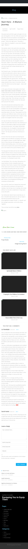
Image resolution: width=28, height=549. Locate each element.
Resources (6, 525)
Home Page (6, 515)
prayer (21, 231)
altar (5, 231)
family (15, 231)
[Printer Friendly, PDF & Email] (8, 227)
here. (18, 207)
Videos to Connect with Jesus (8, 473)
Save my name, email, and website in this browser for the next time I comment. (13, 457)
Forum (5, 518)
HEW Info (6, 516)
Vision (22, 29)
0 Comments (10, 474)
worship (25, 231)
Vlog (5, 522)
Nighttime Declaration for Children (9, 483)
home (18, 231)
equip (12, 231)
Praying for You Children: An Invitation (14, 294)
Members (6, 520)
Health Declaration (5, 478)
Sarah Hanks (5, 29)
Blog (5, 524)
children (8, 231)
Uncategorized (7, 534)
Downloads (6, 513)
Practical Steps (7, 537)
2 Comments (5, 30)
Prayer (18, 29)
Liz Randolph (5, 329)
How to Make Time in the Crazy (14, 318)
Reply (17, 329)
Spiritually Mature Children (14, 271)
